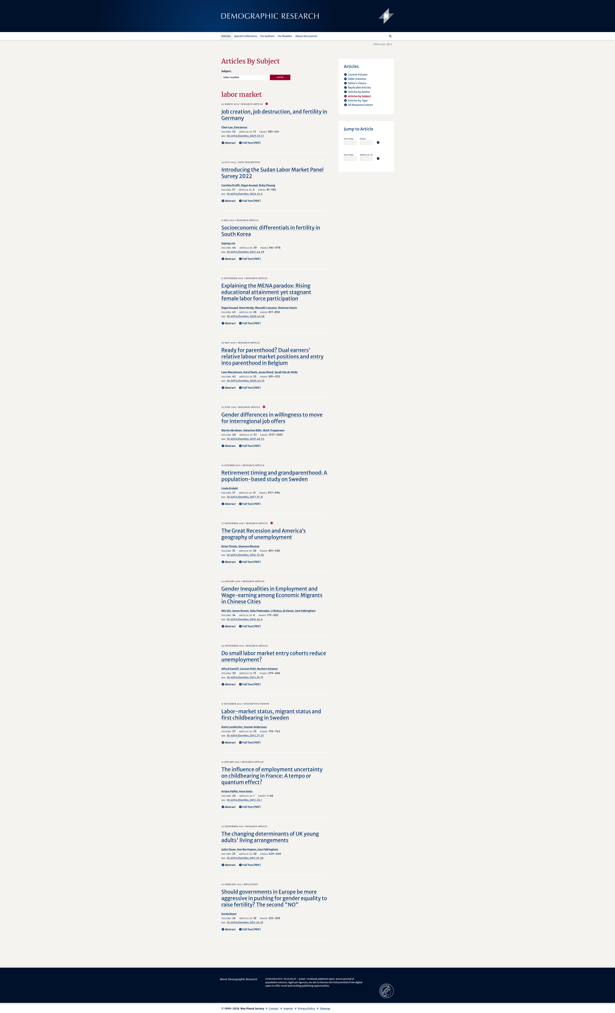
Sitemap (325, 1008)
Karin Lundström (231, 727)
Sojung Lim (228, 243)
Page (363, 139)
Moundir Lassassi (266, 307)
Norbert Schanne (267, 668)
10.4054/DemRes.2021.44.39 (245, 252)
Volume (348, 139)
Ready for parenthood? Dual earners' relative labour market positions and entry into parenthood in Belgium (272, 356)
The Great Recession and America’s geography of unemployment (263, 534)
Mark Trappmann (273, 430)
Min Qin (226, 610)
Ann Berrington (246, 849)
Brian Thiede (229, 546)
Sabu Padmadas (259, 610)
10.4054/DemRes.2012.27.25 (245, 735)
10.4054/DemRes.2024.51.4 (244, 194)
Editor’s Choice (357, 83)
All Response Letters (360, 104)
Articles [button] (226, 36)
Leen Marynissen (231, 372)
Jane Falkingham (305, 610)
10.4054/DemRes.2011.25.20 (245, 858)
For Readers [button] (285, 36)
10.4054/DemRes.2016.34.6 (244, 619)
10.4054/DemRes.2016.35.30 (245, 555)
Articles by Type (358, 100)
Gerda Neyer (229, 913)
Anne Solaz (245, 791)
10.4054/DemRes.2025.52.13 (245, 136)
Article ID (366, 155)
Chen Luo (227, 127)
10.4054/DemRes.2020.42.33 (245, 380)
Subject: (226, 71)
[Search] (390, 36)
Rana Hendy (246, 307)
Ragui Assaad (249, 185)
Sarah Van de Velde (286, 372)
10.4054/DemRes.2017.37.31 (245, 497)
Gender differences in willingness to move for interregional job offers (272, 418)
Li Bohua (276, 610)
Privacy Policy (306, 1008)
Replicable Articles (359, 87)
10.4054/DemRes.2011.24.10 (245, 922)
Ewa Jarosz (240, 127)
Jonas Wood (266, 372)
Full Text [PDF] (251, 142)
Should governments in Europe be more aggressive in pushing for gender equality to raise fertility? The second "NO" (274, 898)
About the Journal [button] (306, 36)
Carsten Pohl (248, 668)
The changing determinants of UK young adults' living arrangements (270, 837)
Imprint (288, 1008)
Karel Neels (250, 372)
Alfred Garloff (230, 668)
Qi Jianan (288, 610)
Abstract (230, 142)
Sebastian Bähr (252, 430)
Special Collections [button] (245, 36)
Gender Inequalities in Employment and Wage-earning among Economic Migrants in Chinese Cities (271, 595)
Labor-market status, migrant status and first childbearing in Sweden (271, 714)
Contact (274, 1008)
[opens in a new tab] (386, 990)
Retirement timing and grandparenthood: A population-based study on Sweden (274, 476)
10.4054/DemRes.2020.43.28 (245, 316)
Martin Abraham (231, 430)
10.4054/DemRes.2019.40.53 (245, 439)
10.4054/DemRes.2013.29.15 (245, 677)
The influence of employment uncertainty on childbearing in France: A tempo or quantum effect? (272, 775)
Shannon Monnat (248, 546)
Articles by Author (359, 91)
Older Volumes (357, 78)
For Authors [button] (267, 36)
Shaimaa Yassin (287, 307)
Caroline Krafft (230, 185)
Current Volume (358, 74)
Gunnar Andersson (255, 727)
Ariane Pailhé (229, 791)
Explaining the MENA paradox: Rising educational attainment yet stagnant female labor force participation (266, 292)
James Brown (240, 610)
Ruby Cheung (267, 185)
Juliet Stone (228, 849)
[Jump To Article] (378, 142)
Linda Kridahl (229, 488)
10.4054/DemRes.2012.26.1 (244, 800)
